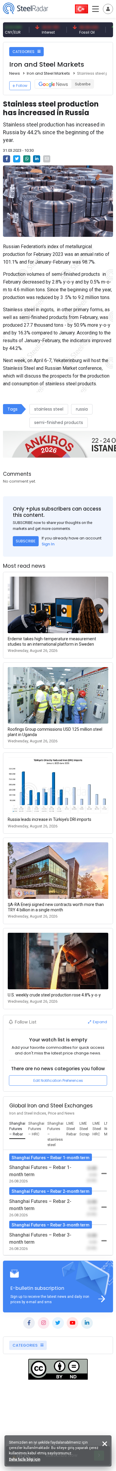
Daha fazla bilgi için (24, 1459)
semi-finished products (58, 422)
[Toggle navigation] (108, 9)
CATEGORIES (23, 51)
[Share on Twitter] (16, 158)
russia (82, 409)
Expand (99, 1022)
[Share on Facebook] (6, 158)
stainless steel (48, 409)
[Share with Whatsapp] (26, 158)
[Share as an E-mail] (46, 158)
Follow (21, 85)
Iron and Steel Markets (48, 73)
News (14, 73)
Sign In (48, 544)
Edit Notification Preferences (58, 1080)
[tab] (17, 1129)
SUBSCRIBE (25, 541)
